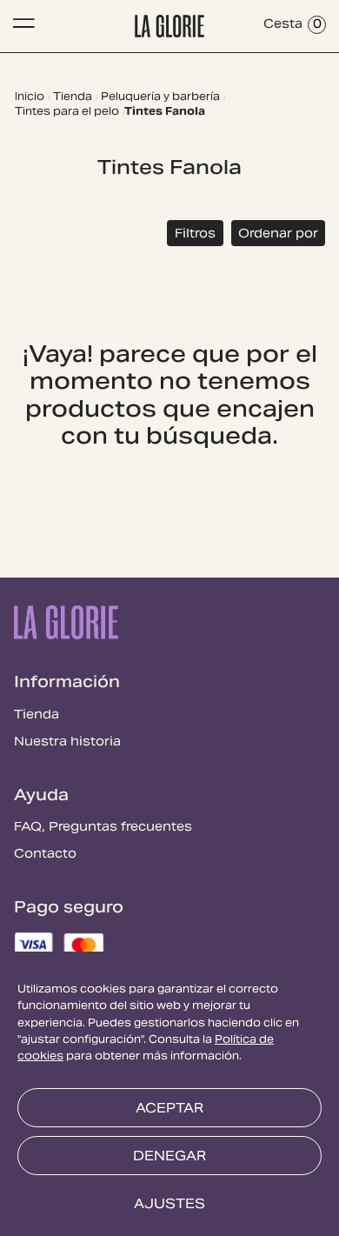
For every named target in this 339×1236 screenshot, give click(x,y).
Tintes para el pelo (67, 113)
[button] (195, 233)
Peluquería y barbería (160, 98)
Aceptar (169, 1109)
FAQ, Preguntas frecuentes (103, 828)
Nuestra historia (67, 743)
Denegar (169, 1157)
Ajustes (169, 1205)
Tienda (72, 98)
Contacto (45, 855)
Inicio (29, 98)
